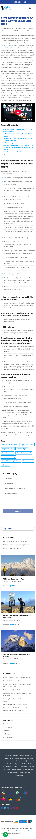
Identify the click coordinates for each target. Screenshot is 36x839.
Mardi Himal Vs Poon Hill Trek (12, 548)
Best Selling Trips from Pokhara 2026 (19, 764)
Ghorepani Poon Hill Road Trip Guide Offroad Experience (17, 694)
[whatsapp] (5, 835)
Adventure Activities (11, 767)
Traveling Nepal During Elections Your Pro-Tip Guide (17, 700)
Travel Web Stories (26, 755)
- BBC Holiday (8, 143)
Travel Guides (8, 758)
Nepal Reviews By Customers (24, 758)
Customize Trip (13, 772)
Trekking (5, 731)
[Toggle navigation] (33, 8)
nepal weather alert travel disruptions (15, 704)
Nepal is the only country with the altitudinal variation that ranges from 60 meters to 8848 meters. (19, 147)
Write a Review (28, 769)
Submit (18, 511)
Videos (8, 769)
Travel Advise (7, 727)
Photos (31, 767)
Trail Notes (23, 767)
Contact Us (19, 775)
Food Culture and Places (11, 724)
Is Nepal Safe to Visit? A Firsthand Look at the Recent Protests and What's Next (17, 709)
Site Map (27, 772)
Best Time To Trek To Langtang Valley (15, 541)
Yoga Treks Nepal (7, 449)
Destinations (14, 755)
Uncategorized (7, 737)
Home (5, 755)
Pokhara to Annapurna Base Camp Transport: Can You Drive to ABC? (17, 685)
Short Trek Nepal (28, 461)
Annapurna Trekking (8, 457)
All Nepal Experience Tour (14, 579)
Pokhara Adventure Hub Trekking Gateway (16, 545)
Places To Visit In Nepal (24, 453)
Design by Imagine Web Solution (11, 833)
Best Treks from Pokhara (9, 445)
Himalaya (5, 465)
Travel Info (31, 761)
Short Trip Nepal (21, 449)
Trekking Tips (7, 734)
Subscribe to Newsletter (23, 831)
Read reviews (16, 769)
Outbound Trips (8, 761)
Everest (9, 48)
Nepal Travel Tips (7, 453)
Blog (21, 772)
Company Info (20, 761)
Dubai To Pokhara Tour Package (13, 681)
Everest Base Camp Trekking (11, 461)
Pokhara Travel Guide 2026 (11, 690)
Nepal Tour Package (27, 445)
